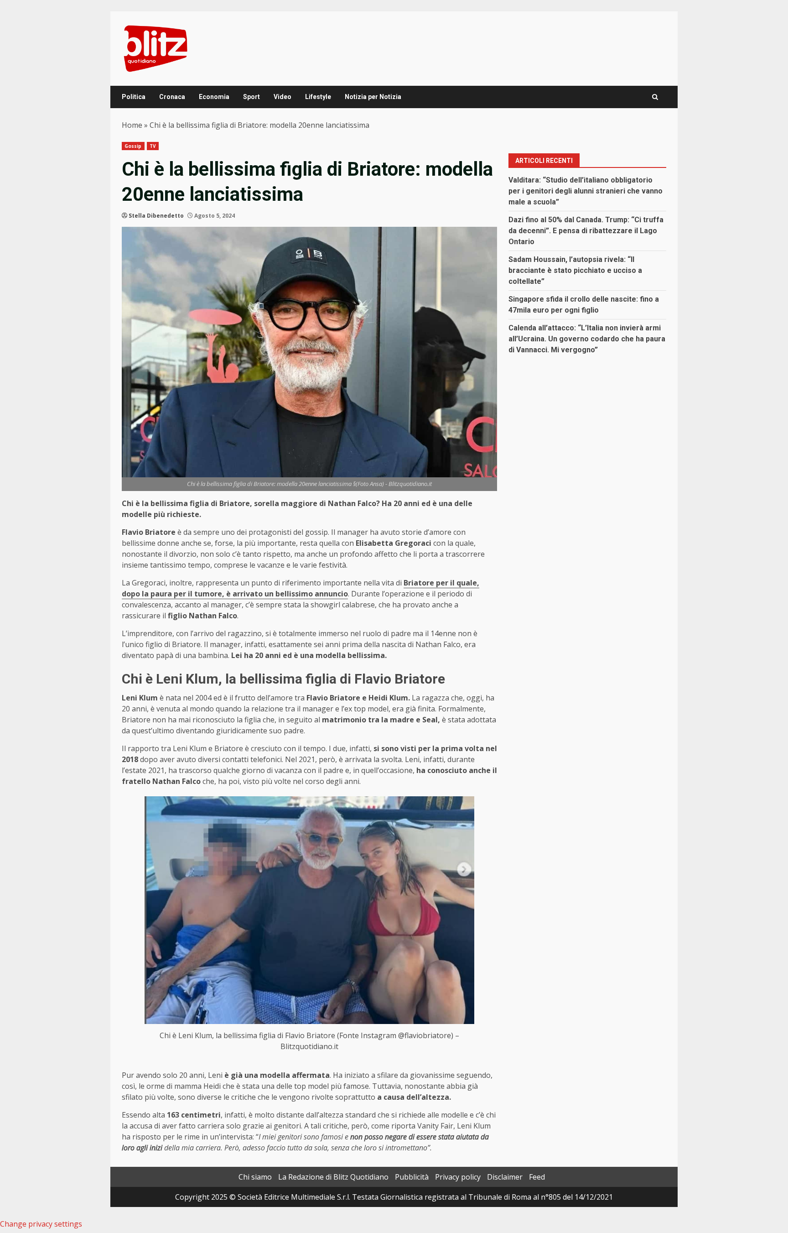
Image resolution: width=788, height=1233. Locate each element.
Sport (251, 96)
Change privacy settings (41, 1224)
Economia (214, 96)
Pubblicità (412, 1177)
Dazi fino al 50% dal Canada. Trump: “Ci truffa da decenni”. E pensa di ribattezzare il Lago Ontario (586, 230)
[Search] (655, 97)
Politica (133, 96)
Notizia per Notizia (373, 96)
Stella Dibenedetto (156, 215)
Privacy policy (458, 1177)
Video (282, 96)
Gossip (133, 146)
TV (153, 146)
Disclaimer (505, 1177)
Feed (537, 1177)
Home (132, 125)
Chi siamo (255, 1177)
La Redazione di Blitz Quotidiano (333, 1177)
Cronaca (172, 96)
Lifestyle (318, 96)
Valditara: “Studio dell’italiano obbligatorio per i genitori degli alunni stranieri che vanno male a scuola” (585, 191)
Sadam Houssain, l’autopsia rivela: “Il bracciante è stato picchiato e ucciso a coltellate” (575, 270)
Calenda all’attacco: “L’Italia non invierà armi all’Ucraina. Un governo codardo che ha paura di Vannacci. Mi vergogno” (586, 339)
